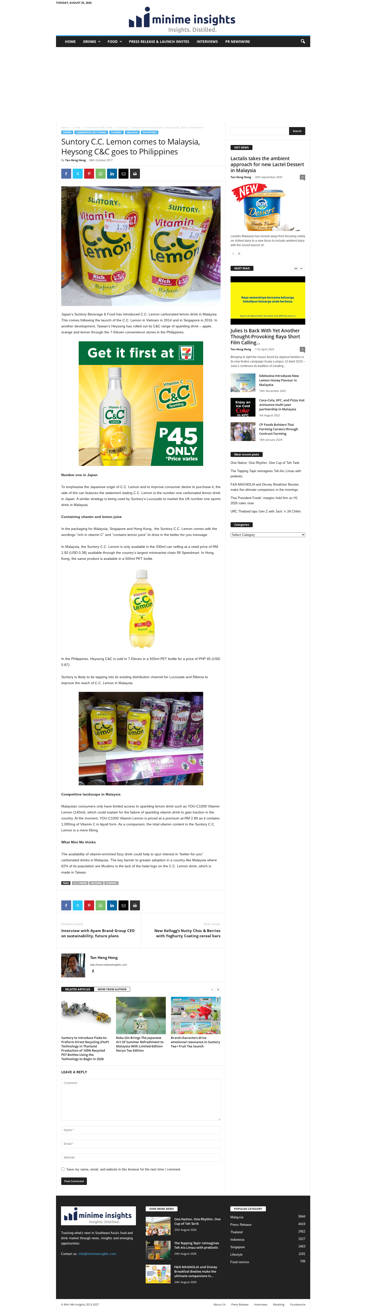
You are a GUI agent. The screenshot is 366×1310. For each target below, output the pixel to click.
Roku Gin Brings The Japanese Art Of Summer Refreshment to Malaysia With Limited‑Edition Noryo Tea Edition (140, 1044)
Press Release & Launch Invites (159, 41)
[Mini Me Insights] (183, 20)
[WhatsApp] (101, 174)
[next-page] (218, 989)
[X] (78, 174)
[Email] (123, 174)
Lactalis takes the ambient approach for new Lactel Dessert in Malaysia (267, 164)
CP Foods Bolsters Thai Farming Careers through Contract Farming (278, 429)
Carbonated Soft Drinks (99, 127)
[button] (302, 41)
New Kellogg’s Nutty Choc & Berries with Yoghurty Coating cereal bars (187, 933)
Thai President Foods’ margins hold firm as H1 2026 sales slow (264, 500)
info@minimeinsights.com (97, 1254)
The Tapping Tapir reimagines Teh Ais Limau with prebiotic (266, 473)
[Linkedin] (112, 174)
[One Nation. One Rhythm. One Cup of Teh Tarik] (158, 1226)
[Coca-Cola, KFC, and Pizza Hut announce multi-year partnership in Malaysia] (243, 407)
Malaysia (132, 132)
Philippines (150, 132)
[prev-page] (212, 989)
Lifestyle (236, 1254)
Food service (239, 1262)
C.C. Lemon (80, 883)
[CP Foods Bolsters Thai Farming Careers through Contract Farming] (243, 431)
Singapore (237, 1247)
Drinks (89, 41)
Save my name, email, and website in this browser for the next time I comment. (123, 1169)
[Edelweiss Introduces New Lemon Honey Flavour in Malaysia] (243, 382)
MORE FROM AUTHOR (112, 989)
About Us (220, 1304)
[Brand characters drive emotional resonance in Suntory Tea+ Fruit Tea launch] (196, 1015)
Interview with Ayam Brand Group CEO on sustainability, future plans (98, 933)
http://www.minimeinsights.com (108, 964)
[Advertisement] (183, 84)
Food (113, 41)
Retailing (278, 1304)
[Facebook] (66, 174)
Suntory (111, 883)
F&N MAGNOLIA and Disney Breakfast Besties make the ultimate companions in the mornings (265, 487)
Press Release (240, 1225)
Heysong (96, 883)
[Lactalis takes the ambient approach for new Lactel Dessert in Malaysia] (268, 207)
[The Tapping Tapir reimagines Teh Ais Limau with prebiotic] (158, 1250)
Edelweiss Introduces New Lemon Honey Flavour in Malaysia (279, 380)
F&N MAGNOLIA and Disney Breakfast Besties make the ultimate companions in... (195, 1271)
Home (70, 41)
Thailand (236, 1232)
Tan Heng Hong (75, 160)
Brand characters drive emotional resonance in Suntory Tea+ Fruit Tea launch (195, 1041)
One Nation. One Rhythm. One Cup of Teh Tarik (265, 463)
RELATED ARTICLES (77, 989)
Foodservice (297, 1304)
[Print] (135, 174)
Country (116, 132)
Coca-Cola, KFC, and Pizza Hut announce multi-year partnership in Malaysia (282, 404)
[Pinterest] (89, 174)
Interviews (207, 41)
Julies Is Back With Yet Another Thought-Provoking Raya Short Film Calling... (265, 336)
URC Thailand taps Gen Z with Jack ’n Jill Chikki (266, 511)
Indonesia (237, 1239)
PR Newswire (237, 41)
